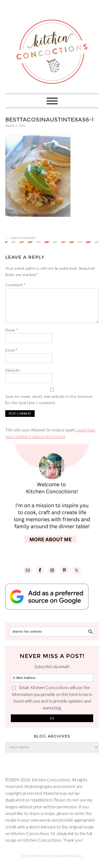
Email (11, 350)
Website (12, 370)
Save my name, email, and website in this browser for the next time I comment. (49, 399)
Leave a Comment (23, 238)
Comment (15, 284)
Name (11, 330)
